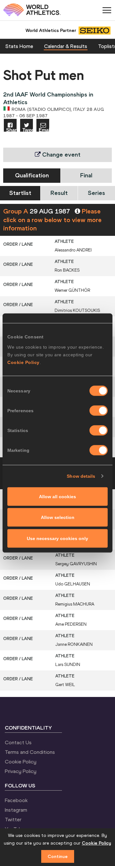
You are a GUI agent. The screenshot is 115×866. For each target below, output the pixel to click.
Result (59, 193)
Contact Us (18, 742)
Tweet (27, 130)
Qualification (32, 175)
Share (11, 130)
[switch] (98, 410)
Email (44, 130)
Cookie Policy (23, 362)
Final (86, 175)
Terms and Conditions (30, 752)
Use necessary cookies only (57, 538)
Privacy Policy (20, 771)
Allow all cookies (57, 496)
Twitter (13, 819)
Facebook (16, 800)
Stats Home (19, 46)
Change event (60, 154)
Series (96, 193)
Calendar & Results (65, 46)
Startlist (20, 193)
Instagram (16, 810)
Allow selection (57, 517)
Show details (81, 476)
